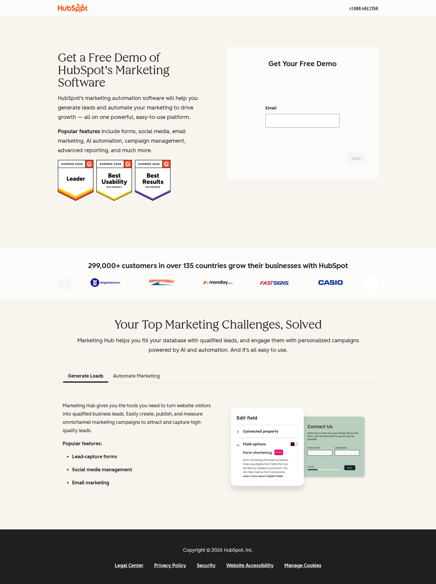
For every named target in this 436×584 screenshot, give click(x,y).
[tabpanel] (218, 446)
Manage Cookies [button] (303, 565)
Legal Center (129, 565)
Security (206, 565)
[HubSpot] (72, 8)
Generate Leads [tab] (86, 376)
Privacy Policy (170, 565)
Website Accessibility (250, 565)
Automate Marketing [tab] (136, 376)
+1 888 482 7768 (363, 8)
